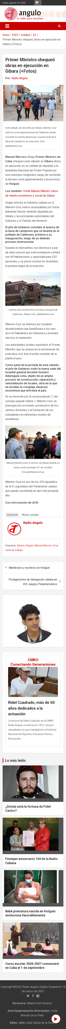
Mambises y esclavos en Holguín (29, 567)
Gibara (20, 545)
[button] (14, 621)
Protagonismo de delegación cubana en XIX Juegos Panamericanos (33, 582)
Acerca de (12, 514)
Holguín (29, 545)
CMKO (33, 660)
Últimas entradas (30, 514)
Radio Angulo (20, 78)
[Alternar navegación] (7, 26)
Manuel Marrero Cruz (46, 545)
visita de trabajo (14, 550)
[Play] (55, 1018)
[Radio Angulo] (14, 524)
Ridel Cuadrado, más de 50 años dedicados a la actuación (31, 708)
